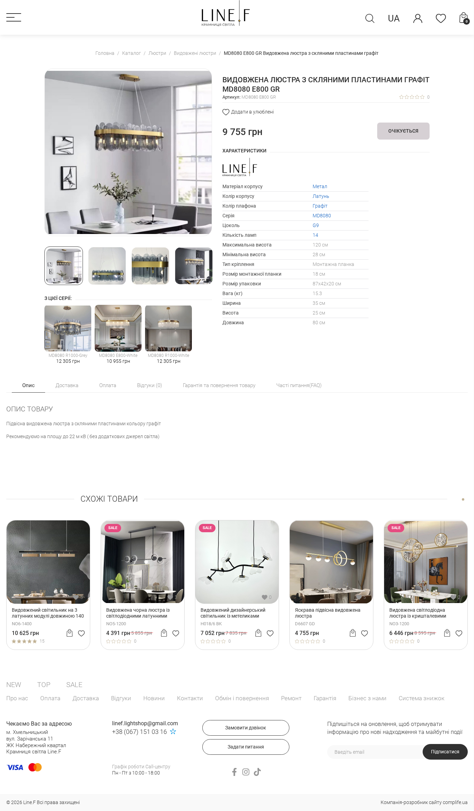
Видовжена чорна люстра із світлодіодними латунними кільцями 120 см (138, 613)
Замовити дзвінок (245, 727)
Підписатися (445, 751)
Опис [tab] (28, 385)
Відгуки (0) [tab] (149, 385)
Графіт (320, 206)
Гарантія (325, 698)
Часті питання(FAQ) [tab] (299, 385)
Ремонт (291, 698)
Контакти (190, 698)
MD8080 (322, 215)
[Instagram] (246, 772)
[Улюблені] (441, 18)
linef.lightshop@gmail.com (145, 723)
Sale (74, 684)
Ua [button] (394, 18)
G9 (316, 225)
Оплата (50, 698)
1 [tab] (463, 499)
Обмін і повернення (242, 698)
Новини (154, 698)
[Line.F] (225, 13)
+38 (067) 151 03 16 (139, 731)
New (13, 684)
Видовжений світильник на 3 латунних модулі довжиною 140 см (48, 613)
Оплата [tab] (107, 385)
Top (43, 684)
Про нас (17, 698)
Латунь (321, 196)
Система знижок (422, 698)
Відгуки (121, 698)
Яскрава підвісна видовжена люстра (328, 613)
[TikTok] (257, 772)
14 (315, 235)
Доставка (86, 698)
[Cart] (70, 633)
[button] (13, 17)
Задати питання (246, 747)
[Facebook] (234, 772)
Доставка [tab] (67, 385)
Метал (320, 186)
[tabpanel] (48, 585)
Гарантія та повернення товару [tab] (219, 385)
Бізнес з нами (367, 698)
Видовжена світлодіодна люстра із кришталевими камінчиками (417, 613)
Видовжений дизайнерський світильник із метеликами (233, 613)
